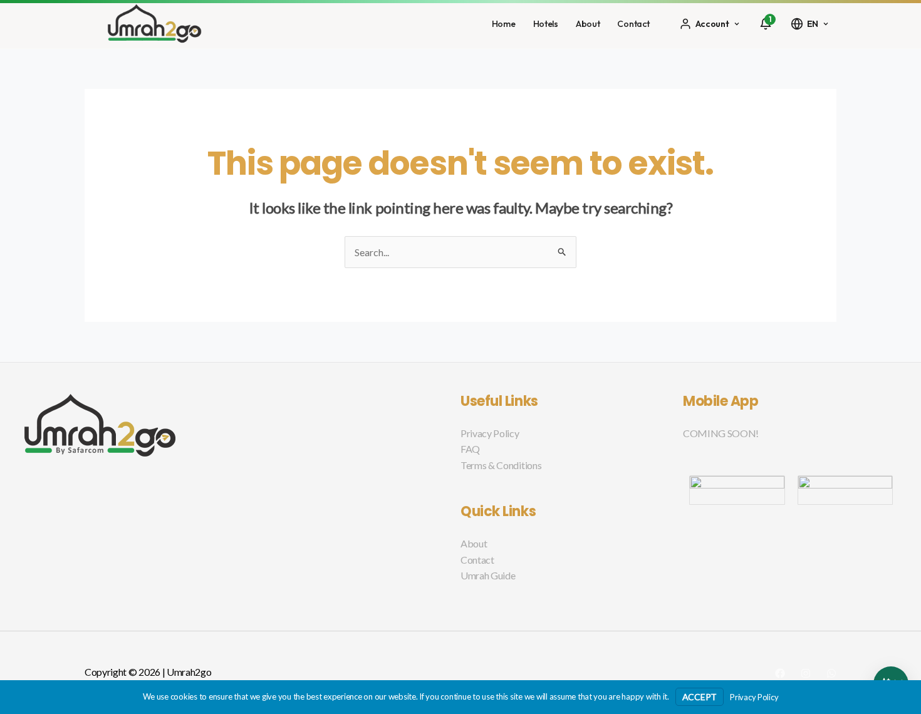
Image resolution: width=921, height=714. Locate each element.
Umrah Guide (487, 575)
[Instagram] (806, 673)
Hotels (545, 23)
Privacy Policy (489, 433)
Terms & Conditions (500, 465)
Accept (699, 696)
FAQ (470, 449)
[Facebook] (780, 673)
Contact (633, 23)
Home (504, 23)
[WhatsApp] (831, 673)
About (588, 23)
